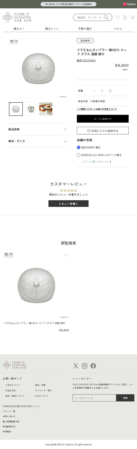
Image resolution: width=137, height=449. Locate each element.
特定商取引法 (9, 426)
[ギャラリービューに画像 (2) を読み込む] (31, 109)
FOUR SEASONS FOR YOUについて (21, 406)
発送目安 (83, 101)
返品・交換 (40, 384)
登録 (125, 397)
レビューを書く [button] (68, 204)
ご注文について (12, 384)
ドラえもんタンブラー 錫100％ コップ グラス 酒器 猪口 (34, 323)
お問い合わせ (9, 416)
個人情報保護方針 (11, 421)
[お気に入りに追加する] (66, 255)
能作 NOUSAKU (86, 60)
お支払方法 (10, 390)
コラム (118, 29)
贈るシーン (52, 29)
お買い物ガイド (12, 378)
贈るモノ (19, 29)
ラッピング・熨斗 (43, 390)
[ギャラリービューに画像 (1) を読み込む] (16, 109)
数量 (80, 90)
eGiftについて (41, 395)
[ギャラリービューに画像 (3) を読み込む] (45, 109)
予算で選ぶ (85, 29)
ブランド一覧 (9, 411)
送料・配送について (14, 395)
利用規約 (7, 431)
